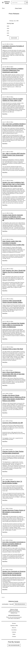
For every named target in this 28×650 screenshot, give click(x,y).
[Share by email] (12, 8)
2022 (8, 35)
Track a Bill (11, 604)
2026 (8, 26)
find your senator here (14, 645)
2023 (8, 33)
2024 (8, 30)
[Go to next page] (5, 597)
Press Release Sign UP (20, 604)
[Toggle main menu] (2, 2)
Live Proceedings (5, 604)
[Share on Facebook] (7, 8)
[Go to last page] (7, 597)
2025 (8, 28)
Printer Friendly (18, 8)
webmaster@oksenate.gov (14, 615)
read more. (4, 58)
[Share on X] (9, 8)
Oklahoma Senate (7, 2)
